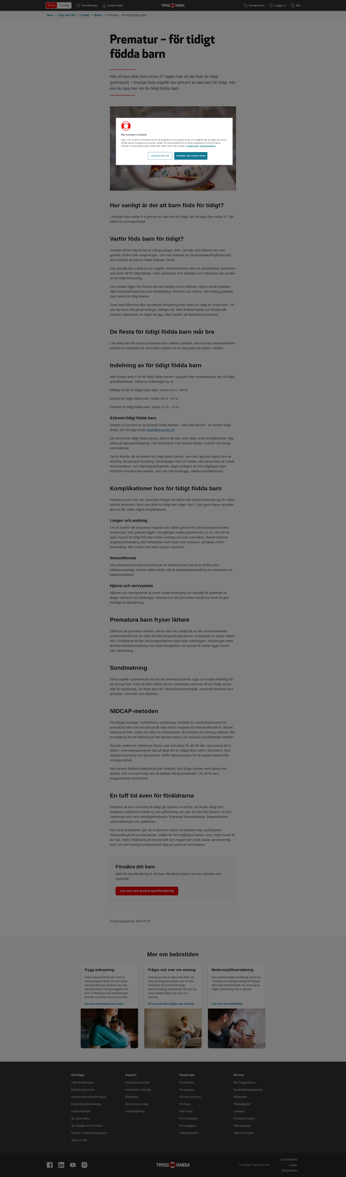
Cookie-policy (192, 146)
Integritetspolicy (208, 146)
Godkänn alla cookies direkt (190, 156)
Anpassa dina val (160, 156)
